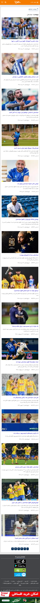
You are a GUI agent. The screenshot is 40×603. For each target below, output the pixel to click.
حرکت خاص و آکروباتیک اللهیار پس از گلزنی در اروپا (25, 41)
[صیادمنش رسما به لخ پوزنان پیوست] (20, 242)
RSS (20, 585)
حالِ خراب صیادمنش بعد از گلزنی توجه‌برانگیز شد (25, 398)
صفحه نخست (34, 581)
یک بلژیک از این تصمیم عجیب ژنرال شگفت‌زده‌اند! (25, 326)
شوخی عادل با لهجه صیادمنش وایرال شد (27, 184)
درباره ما (13, 581)
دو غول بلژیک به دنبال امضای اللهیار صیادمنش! (26, 291)
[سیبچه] (20, 561)
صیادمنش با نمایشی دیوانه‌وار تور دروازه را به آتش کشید (23, 113)
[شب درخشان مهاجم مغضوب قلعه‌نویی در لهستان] (20, 64)
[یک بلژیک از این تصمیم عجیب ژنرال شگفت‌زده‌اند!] (20, 313)
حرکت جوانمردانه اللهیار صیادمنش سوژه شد (27, 362)
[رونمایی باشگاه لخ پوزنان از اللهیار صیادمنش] (20, 206)
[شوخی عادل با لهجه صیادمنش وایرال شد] (20, 171)
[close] (1, 590)
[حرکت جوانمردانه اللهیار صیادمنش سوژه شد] (20, 349)
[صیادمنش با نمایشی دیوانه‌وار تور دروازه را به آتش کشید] (20, 99)
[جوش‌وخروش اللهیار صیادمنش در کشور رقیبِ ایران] (20, 490)
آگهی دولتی (16, 583)
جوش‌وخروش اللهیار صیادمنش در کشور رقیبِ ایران (25, 503)
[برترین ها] (18, 2)
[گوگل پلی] (20, 566)
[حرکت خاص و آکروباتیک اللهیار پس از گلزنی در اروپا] (20, 28)
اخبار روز (27, 581)
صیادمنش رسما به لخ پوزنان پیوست (29, 255)
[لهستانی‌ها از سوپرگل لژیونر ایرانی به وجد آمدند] (20, 135)
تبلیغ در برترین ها (24, 583)
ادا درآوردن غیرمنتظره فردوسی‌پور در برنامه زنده (25, 433)
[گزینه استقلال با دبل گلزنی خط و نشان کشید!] (20, 525)
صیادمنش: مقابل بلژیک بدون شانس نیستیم (26, 467)
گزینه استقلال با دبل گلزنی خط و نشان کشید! (26, 538)
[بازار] (20, 570)
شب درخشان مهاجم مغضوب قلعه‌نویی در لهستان (25, 77)
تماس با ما (7, 581)
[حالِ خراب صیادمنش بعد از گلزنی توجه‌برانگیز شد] (20, 384)
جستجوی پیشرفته (7, 583)
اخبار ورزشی (20, 581)
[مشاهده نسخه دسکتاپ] (2, 2)
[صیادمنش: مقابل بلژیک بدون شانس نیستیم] (20, 454)
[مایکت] (20, 575)
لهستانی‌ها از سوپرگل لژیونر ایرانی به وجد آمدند (26, 148)
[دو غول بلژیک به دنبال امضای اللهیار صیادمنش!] (20, 278)
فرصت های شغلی (34, 583)
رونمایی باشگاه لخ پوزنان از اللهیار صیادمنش (27, 219)
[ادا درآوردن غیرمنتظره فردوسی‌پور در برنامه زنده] (20, 420)
